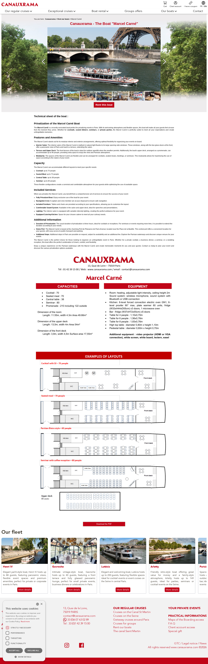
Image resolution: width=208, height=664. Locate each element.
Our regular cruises (17, 11)
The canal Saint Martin (126, 631)
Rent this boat (104, 104)
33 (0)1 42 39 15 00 (79, 623)
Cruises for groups (124, 623)
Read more (25, 621)
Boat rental (99, 11)
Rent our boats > (64, 19)
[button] (5, 551)
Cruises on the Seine (125, 616)
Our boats (167, 11)
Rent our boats (122, 627)
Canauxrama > (51, 19)
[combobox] (37, 604)
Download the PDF (104, 524)
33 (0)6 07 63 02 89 (78, 620)
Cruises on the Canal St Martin (131, 612)
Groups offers (133, 11)
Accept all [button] (14, 650)
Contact (198, 11)
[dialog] (24, 631)
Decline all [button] (33, 650)
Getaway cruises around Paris (131, 620)
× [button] (41, 604)
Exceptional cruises (60, 11)
